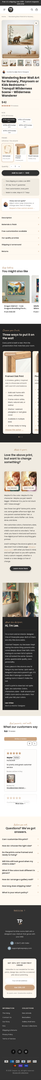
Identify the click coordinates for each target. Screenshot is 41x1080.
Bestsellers (26, 1017)
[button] (32, 9)
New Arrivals (26, 1013)
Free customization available (20, 231)
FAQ (3, 1026)
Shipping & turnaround (20, 244)
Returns (20, 251)
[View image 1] (5, 63)
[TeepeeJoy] (10, 9)
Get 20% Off (19, 987)
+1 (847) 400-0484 (22, 943)
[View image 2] (12, 63)
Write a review (20, 739)
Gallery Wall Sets (28, 1021)
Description (20, 217)
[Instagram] (19, 1051)
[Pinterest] (26, 1051)
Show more (19, 803)
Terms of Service (9, 1039)
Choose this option (14, 430)
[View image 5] (36, 63)
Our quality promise (20, 237)
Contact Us (6, 1017)
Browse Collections (29, 1026)
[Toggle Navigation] (4, 9)
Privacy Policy (7, 1034)
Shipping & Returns (9, 1030)
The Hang (6, 1013)
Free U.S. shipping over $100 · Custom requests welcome (20, 3)
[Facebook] (13, 1051)
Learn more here (20, 568)
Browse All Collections (20, 1073)
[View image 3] (20, 63)
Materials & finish (20, 224)
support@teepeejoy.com (22, 948)
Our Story (6, 1021)
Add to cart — (20, 173)
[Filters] (29, 744)
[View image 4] (28, 63)
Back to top (18, 910)
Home (4, 17)
